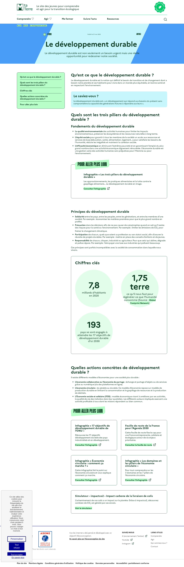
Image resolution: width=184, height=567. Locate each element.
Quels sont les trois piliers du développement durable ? (33, 83)
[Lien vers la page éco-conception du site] (160, 7)
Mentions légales (36, 563)
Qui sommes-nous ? (159, 543)
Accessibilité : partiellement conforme (132, 563)
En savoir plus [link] (18, 557)
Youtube (125, 539)
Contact (154, 546)
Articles (25, 25)
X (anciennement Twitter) (133, 536)
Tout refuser (17, 546)
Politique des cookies (85, 563)
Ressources (113, 18)
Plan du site (22, 563)
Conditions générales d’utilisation (59, 563)
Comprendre (24, 18)
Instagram (126, 543)
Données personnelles (105, 563)
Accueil (19, 25)
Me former (67, 18)
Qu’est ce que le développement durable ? (40, 76)
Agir (46, 18)
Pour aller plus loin (29, 104)
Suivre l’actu (90, 18)
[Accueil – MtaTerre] (25, 10)
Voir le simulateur (83, 508)
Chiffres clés (26, 90)
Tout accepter (17, 555)
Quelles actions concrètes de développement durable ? (34, 97)
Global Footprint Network (143, 301)
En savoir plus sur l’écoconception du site (87, 538)
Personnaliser (17, 539)
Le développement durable (38, 25)
